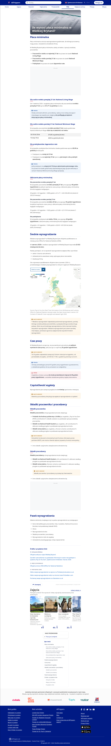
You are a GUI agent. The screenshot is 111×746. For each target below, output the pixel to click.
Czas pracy (47, 662)
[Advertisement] (55, 81)
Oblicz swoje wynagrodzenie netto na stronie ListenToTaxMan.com (51, 575)
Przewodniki (55, 7)
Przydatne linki (50, 685)
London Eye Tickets (38, 713)
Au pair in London (13, 725)
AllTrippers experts (86, 718)
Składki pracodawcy (51, 672)
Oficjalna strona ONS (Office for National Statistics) (46, 566)
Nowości (31, 7)
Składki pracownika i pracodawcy (54, 667)
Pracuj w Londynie (51, 637)
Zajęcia (19, 7)
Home (7, 7)
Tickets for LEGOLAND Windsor (41, 722)
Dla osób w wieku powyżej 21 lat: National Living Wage (55, 647)
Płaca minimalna (49, 644)
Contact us (59, 718)
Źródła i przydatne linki (51, 677)
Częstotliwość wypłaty (50, 665)
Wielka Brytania (38, 11)
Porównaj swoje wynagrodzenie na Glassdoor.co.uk (46, 578)
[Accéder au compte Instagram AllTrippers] (84, 710)
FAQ (67, 7)
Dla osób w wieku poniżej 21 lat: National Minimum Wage (55, 651)
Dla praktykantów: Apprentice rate (55, 655)
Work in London (13, 722)
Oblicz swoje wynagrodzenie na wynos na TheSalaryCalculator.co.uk (52, 572)
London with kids (13, 727)
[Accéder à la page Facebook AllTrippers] (82, 710)
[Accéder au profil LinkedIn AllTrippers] (91, 710)
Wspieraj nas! (85, 716)
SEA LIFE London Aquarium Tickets (42, 715)
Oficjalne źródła (50, 680)
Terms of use (85, 721)
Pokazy (92, 7)
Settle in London (13, 720)
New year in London (14, 718)
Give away (59, 713)
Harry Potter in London (15, 730)
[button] (99, 2)
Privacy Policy (85, 723)
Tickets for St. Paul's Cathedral (41, 731)
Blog (57, 715)
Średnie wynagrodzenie (51, 660)
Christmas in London (14, 715)
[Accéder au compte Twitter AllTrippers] (88, 710)
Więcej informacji (50, 682)
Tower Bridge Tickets (38, 729)
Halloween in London (14, 713)
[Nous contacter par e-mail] (94, 710)
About (83, 713)
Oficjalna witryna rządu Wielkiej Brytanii (43, 555)
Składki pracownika (51, 670)
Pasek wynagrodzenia (51, 675)
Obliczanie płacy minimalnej (53, 657)
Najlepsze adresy (80, 7)
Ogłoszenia (43, 7)
